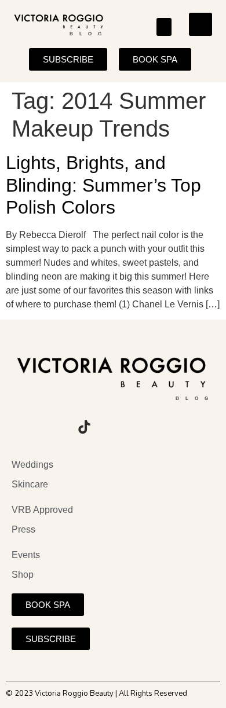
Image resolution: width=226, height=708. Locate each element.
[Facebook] (52, 426)
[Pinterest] (115, 426)
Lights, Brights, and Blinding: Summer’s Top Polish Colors (103, 185)
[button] (164, 27)
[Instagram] (20, 426)
